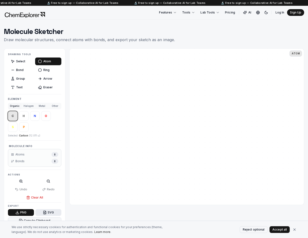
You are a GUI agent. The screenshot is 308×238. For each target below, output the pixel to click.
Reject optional (253, 229)
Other (55, 105)
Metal (42, 105)
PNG (23, 212)
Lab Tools (207, 12)
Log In (280, 12)
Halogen (29, 105)
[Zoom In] (21, 181)
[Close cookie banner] (294, 230)
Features (165, 12)
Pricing (230, 12)
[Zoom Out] (48, 181)
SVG (51, 212)
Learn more (102, 232)
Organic (15, 105)
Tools (186, 12)
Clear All (37, 197)
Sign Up (295, 12)
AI (249, 12)
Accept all (279, 229)
